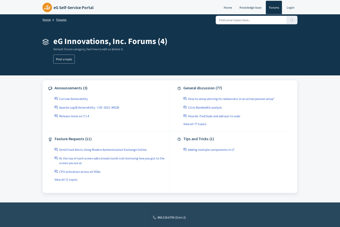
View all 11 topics (66, 179)
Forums (274, 7)
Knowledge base (250, 7)
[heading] (107, 88)
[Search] (292, 20)
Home (228, 7)
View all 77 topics (194, 124)
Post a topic (64, 59)
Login (290, 7)
